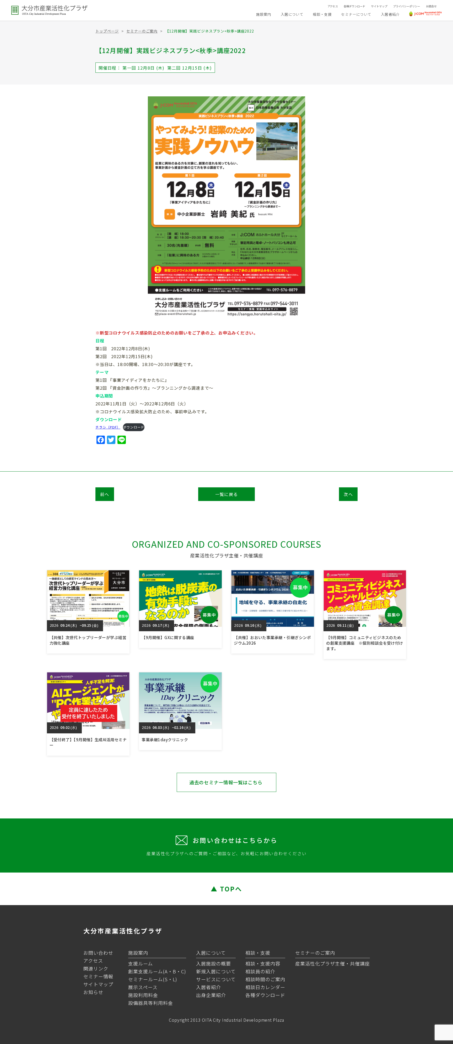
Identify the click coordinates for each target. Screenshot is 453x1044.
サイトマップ (379, 6)
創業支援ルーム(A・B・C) (157, 971)
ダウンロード (134, 427)
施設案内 (263, 14)
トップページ (107, 31)
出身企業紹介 (211, 994)
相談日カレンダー (265, 987)
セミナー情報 (98, 976)
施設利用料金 (143, 994)
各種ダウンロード (354, 6)
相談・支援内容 (262, 963)
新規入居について (216, 971)
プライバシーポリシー (406, 6)
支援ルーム (140, 963)
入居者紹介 (390, 14)
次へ (348, 494)
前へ (104, 494)
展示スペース (143, 987)
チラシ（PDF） (107, 427)
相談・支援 (322, 14)
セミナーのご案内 (142, 31)
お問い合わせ (98, 952)
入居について (292, 14)
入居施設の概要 (213, 963)
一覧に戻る (226, 494)
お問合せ (431, 6)
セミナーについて (356, 14)
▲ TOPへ (226, 888)
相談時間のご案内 (265, 979)
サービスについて (216, 979)
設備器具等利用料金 (150, 1002)
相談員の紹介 (260, 971)
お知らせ (93, 992)
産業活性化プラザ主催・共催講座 (332, 963)
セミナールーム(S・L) (152, 979)
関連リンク (95, 968)
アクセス (332, 6)
